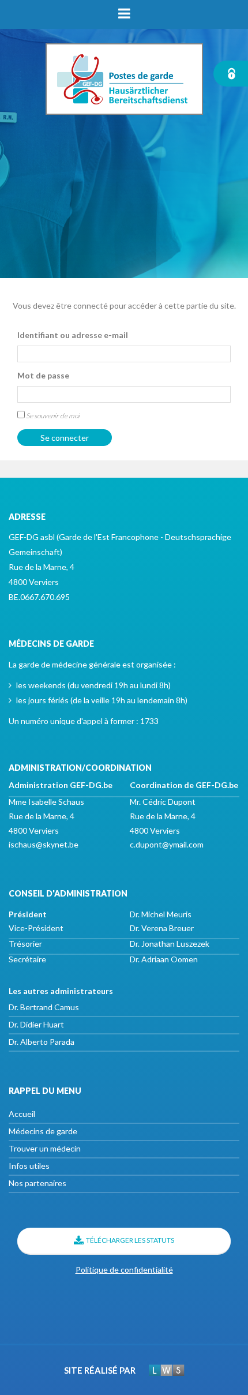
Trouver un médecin (45, 1148)
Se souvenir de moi (52, 415)
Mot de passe (43, 375)
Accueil (22, 1114)
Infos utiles (29, 1166)
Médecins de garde (43, 1131)
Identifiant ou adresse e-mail (72, 335)
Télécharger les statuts (130, 1240)
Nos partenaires (37, 1183)
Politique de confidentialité (124, 1269)
